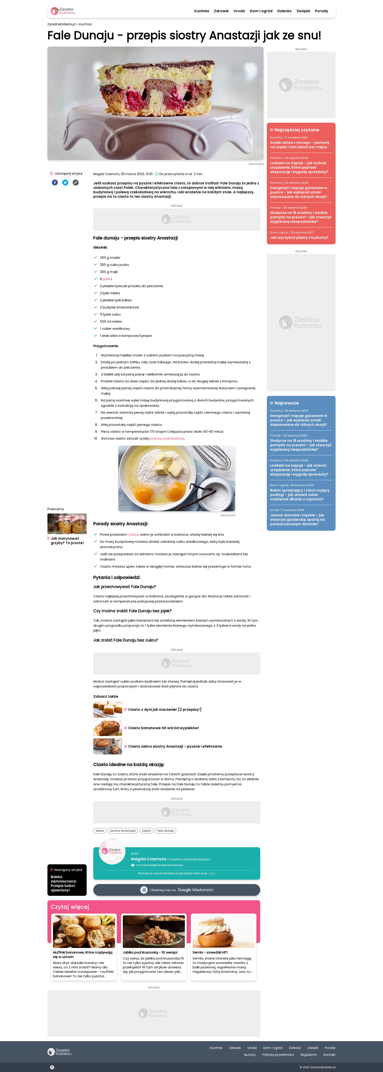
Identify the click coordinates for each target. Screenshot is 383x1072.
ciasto (146, 831)
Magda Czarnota (148, 859)
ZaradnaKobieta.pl (61, 24)
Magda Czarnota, (106, 174)
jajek (107, 278)
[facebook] (55, 183)
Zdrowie (221, 11)
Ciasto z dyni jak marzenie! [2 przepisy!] (164, 709)
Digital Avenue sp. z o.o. (199, 873)
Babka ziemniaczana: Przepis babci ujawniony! (64, 883)
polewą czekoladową (166, 438)
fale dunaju (165, 831)
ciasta (133, 534)
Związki (303, 11)
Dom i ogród (261, 11)
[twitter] (65, 183)
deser (100, 831)
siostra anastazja (123, 831)
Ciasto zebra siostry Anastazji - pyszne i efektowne (175, 746)
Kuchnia (201, 11)
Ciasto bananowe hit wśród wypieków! (163, 728)
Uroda (239, 11)
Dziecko (284, 11)
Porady (321, 11)
